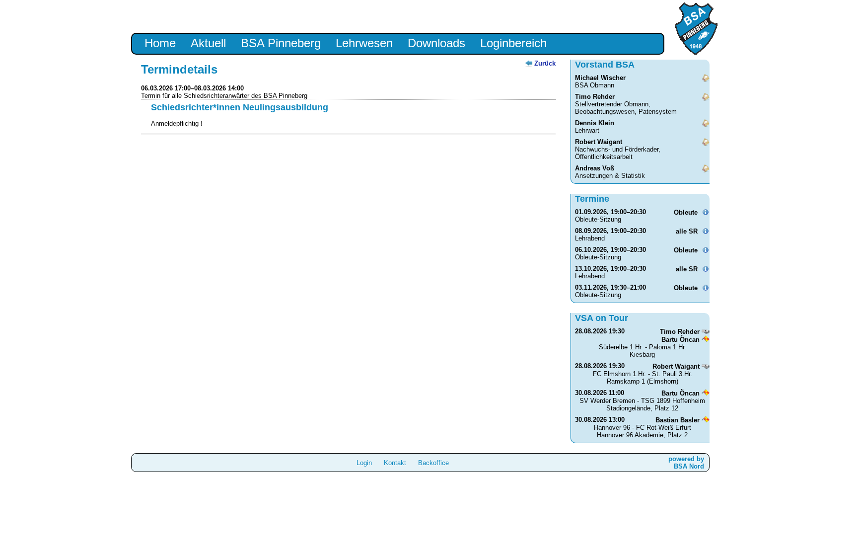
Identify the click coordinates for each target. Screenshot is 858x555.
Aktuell (208, 43)
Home (160, 43)
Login (364, 463)
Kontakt (395, 463)
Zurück (545, 63)
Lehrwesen (364, 43)
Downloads (436, 43)
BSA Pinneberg (281, 43)
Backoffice (433, 463)
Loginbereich (513, 43)
